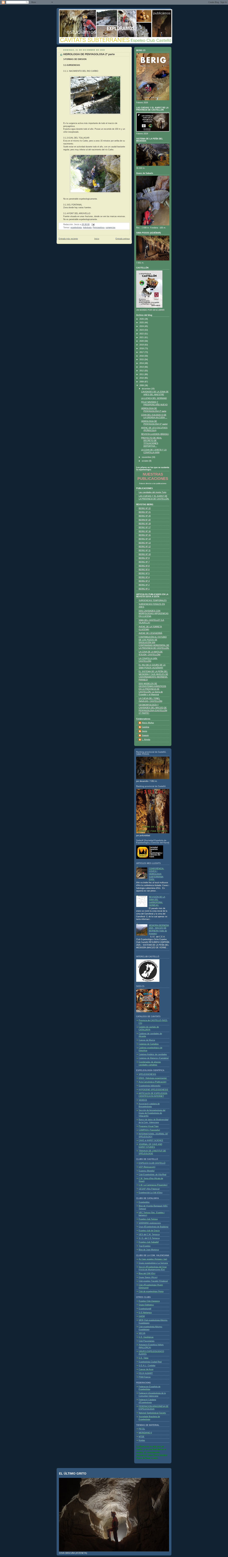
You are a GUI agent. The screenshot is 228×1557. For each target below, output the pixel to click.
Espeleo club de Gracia (149, 1231)
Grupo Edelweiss (146, 1305)
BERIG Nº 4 (144, 577)
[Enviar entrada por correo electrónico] (92, 224)
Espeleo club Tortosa (148, 1219)
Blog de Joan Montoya (149, 1250)
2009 (141, 382)
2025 (141, 323)
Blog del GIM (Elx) (147, 1273)
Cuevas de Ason (146, 1369)
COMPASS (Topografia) (149, 1130)
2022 (141, 334)
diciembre (146, 389)
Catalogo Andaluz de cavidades (153, 1054)
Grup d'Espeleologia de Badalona (153, 1227)
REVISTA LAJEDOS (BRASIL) (155, 434)
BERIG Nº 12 (145, 547)
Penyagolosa (98, 228)
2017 (141, 352)
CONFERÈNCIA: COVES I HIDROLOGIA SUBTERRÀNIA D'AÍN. (156, 874)
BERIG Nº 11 (144, 550)
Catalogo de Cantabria (149, 1044)
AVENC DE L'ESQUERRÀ (150, 633)
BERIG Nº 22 (145, 508)
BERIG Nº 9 (144, 558)
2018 (141, 348)
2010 (141, 378)
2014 (141, 363)
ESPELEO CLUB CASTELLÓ (152, 1163)
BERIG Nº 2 (144, 585)
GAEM (142, 1316)
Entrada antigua (123, 239)
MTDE (141, 1437)
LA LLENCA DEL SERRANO (154, 398)
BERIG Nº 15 (145, 535)
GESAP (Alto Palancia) (149, 1189)
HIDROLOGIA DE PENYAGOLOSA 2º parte (89, 54)
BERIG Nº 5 (144, 573)
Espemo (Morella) (146, 1171)
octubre (145, 461)
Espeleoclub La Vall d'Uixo (150, 1193)
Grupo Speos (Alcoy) (148, 1277)
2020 (141, 341)
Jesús (144, 731)
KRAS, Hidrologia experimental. (153, 1078)
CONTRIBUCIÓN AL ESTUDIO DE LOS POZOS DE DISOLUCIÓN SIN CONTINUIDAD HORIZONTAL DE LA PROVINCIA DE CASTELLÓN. (154, 642)
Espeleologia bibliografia (149, 1086)
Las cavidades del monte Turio (152, 492)
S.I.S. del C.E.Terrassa (149, 1238)
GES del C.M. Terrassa (149, 1234)
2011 (141, 374)
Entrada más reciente (68, 239)
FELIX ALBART (146, 1373)
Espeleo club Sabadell (149, 1242)
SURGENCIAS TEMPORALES (153, 600)
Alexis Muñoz (148, 723)
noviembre (147, 457)
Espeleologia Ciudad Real (150, 1362)
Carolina (145, 727)
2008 (141, 385)
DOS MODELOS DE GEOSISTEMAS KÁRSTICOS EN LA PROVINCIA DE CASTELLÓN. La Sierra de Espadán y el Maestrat (152, 689)
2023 (141, 330)
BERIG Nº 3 (144, 581)
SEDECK (143, 1100)
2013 (141, 367)
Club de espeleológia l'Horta (151, 1291)
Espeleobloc (144, 1202)
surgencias (110, 228)
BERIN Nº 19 (144, 520)
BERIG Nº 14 (145, 539)
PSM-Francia (144, 1377)
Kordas (142, 1440)
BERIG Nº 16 (145, 531)
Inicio (96, 239)
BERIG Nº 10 (145, 554)
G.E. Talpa (143, 1358)
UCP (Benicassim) (147, 1167)
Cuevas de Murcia (147, 1040)
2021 (141, 337)
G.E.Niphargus (145, 1313)
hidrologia (87, 228)
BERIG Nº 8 (144, 566)
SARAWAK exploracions (150, 1223)
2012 (141, 371)
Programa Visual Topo (149, 1126)
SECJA (142, 1333)
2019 (141, 345)
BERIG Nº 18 (145, 524)
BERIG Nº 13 (145, 543)
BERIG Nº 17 (145, 527)
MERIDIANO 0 (145, 1433)
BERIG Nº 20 (145, 516)
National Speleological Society (152, 1413)
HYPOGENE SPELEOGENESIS (153, 1090)
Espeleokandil (145, 1309)
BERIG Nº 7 (144, 562)
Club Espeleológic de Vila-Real (152, 1175)
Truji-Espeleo (144, 1246)
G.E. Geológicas (146, 1337)
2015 (141, 359)
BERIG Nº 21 (145, 512)
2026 (141, 319)
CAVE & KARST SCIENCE (151, 1140)
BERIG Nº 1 (144, 589)
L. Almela (146, 740)
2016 (141, 356)
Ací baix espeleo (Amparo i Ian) (153, 1259)
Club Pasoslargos (146, 1341)
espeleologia (76, 228)
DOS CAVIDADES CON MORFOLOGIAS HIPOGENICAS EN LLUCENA (153, 613)
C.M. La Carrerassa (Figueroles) (153, 1185)
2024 (141, 326)
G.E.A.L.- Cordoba (147, 1365)
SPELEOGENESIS (147, 1074)
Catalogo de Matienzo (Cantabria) (154, 1058)
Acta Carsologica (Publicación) (152, 1082)
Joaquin (145, 735)
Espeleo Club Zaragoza (149, 1301)
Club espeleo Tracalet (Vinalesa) (153, 1281)
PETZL (142, 1429)
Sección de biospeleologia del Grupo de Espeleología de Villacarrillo (152, 1113)
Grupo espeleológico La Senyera (153, 1263)
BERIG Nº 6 (144, 570)
